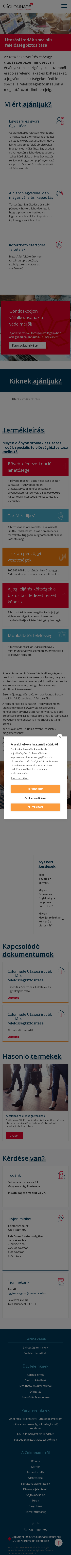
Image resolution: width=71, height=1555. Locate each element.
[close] (60, 736)
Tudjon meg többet (20, 778)
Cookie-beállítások (35, 798)
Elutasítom (35, 807)
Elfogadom (35, 789)
